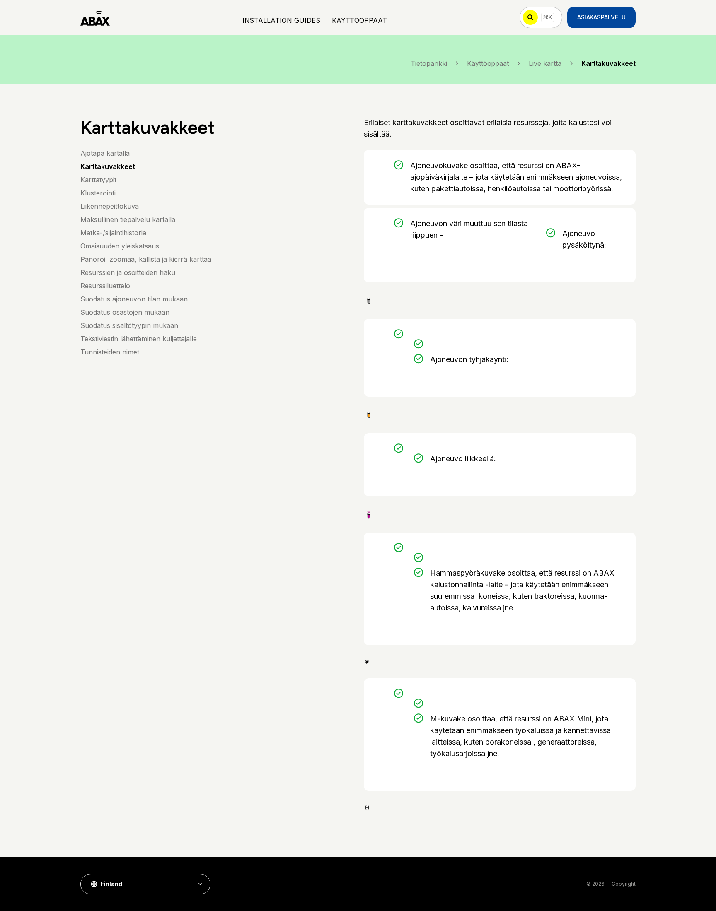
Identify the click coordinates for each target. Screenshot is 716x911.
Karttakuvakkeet (107, 166)
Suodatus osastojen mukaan (124, 312)
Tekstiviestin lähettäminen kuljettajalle (138, 339)
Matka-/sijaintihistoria (113, 233)
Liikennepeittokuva (109, 206)
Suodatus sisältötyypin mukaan (129, 325)
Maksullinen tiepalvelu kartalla (127, 219)
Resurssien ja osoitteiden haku (127, 272)
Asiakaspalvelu (601, 17)
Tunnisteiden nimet (109, 352)
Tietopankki (429, 63)
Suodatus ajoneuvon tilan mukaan (134, 299)
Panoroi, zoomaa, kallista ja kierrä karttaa (145, 259)
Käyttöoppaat (488, 63)
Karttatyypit (98, 180)
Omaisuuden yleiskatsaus (119, 246)
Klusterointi (98, 193)
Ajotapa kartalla (105, 153)
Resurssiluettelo (105, 286)
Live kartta (545, 63)
